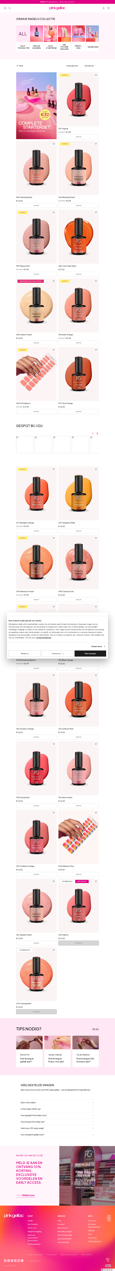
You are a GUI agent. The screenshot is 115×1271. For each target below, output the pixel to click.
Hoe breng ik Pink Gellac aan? (33, 1122)
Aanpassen (56, 653)
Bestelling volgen (65, 1231)
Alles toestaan (90, 653)
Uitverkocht (79, 943)
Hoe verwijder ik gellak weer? (32, 1134)
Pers (90, 1234)
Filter (21, 66)
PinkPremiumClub (65, 1235)
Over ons (92, 1220)
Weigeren (24, 653)
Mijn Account (63, 1228)
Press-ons (32, 1228)
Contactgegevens (34, 1261)
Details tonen (97, 646)
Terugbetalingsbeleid (35, 1254)
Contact (61, 1224)
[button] (90, 65)
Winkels (91, 1230)
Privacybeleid (51, 1254)
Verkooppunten (94, 1241)
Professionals (63, 1242)
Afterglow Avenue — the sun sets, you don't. (57, 2)
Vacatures (92, 1238)
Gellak (30, 1220)
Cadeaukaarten (34, 1244)
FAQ (59, 1220)
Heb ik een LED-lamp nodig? (32, 1128)
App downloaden (65, 1238)
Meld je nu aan (28, 1195)
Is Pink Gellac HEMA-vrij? (31, 1109)
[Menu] (5, 8)
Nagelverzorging (34, 1231)
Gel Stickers (33, 1224)
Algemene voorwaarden (68, 1254)
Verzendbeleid (86, 1254)
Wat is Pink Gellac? (28, 1102)
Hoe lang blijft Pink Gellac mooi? (34, 1115)
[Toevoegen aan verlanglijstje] (96, 75)
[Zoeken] (10, 8)
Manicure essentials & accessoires (33, 1238)
